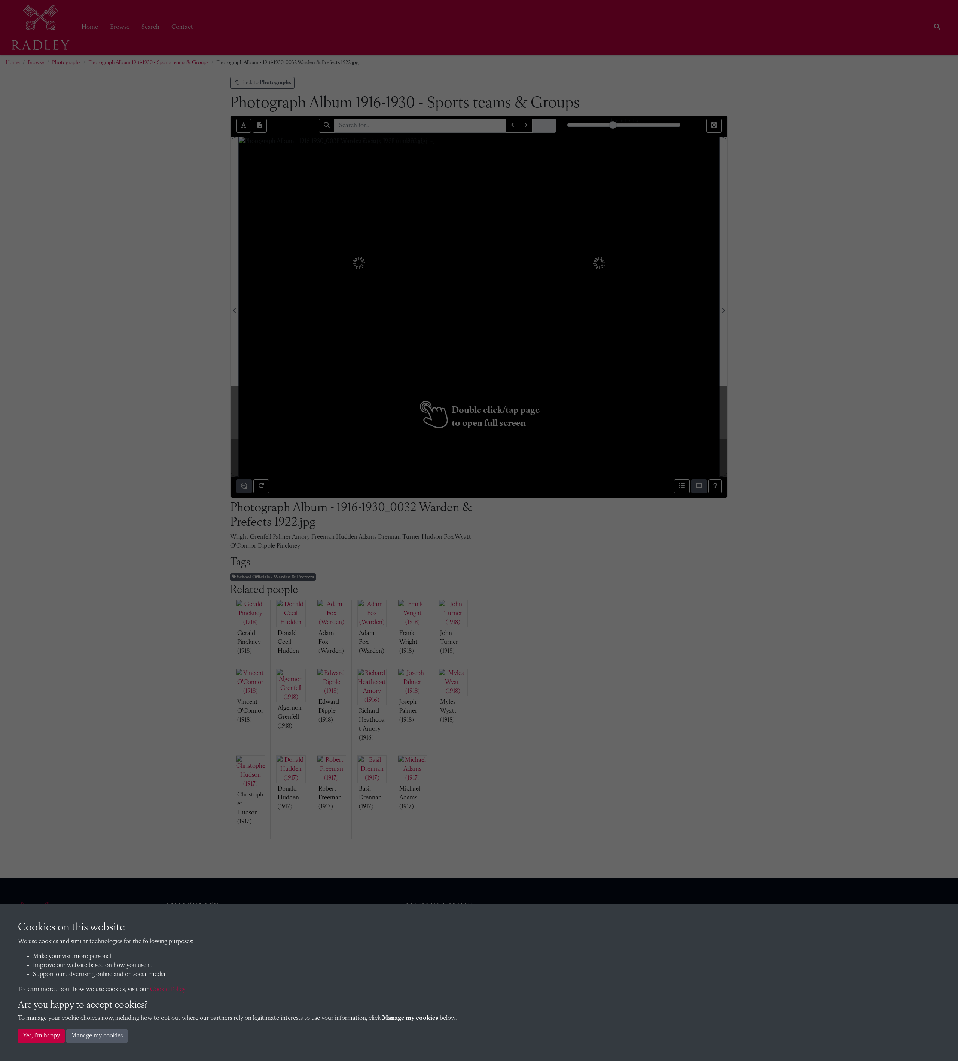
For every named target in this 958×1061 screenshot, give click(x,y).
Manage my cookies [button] (97, 1036)
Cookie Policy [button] (168, 990)
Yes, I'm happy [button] (41, 1036)
